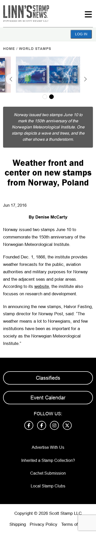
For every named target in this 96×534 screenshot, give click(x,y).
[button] (11, 79)
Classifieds (48, 378)
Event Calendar (48, 397)
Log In (81, 34)
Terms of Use (74, 524)
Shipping (17, 524)
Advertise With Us (48, 447)
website (41, 286)
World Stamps (35, 49)
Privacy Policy (43, 524)
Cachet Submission (48, 473)
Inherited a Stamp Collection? (48, 460)
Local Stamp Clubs (48, 486)
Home (9, 49)
